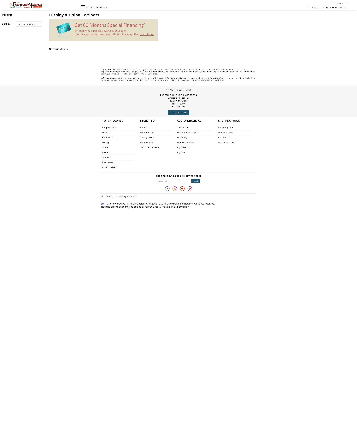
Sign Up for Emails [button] (186, 142)
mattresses (233, 69)
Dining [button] (105, 142)
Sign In (344, 7)
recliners (178, 69)
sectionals (169, 69)
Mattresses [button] (107, 162)
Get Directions (178, 112)
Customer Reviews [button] (149, 147)
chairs (185, 69)
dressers (242, 69)
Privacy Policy (107, 196)
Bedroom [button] (107, 137)
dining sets (117, 72)
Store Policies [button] (147, 142)
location (313, 7)
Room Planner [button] (225, 132)
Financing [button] (182, 137)
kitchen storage (130, 72)
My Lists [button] (181, 152)
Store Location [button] (147, 132)
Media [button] (105, 152)
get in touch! (329, 7)
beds (224, 69)
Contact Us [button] (182, 127)
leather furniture (196, 69)
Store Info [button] (147, 121)
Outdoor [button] (106, 157)
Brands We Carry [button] (226, 142)
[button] (195, 181)
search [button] (346, 2)
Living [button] (105, 132)
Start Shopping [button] (96, 7)
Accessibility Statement (126, 196)
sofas (161, 69)
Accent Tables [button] (109, 167)
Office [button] (105, 147)
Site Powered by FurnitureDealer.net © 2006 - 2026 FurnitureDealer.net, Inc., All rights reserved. (160, 203)
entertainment (158, 72)
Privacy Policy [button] (147, 137)
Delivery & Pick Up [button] (186, 132)
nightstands (106, 72)
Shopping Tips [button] (225, 127)
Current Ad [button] (223, 137)
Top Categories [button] (112, 121)
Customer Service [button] (189, 121)
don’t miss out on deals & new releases (178, 176)
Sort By (6, 24)
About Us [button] (144, 127)
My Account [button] (183, 147)
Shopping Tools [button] (229, 121)
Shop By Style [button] (109, 127)
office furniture (144, 72)
